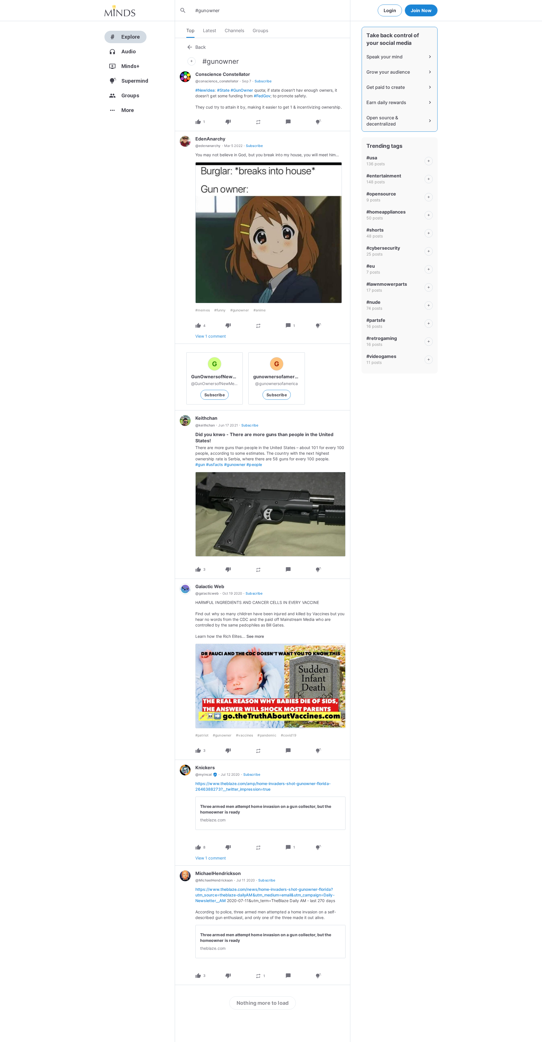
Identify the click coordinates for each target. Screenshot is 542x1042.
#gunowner (239, 310)
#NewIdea (205, 90)
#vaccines (244, 735)
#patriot (201, 735)
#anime (259, 310)
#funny (220, 310)
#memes (202, 310)
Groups (260, 30)
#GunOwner (242, 90)
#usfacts (214, 464)
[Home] (119, 10)
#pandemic (266, 735)
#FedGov (262, 95)
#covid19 (288, 735)
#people (254, 464)
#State (223, 90)
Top (190, 30)
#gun (200, 464)
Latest (209, 30)
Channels (234, 30)
